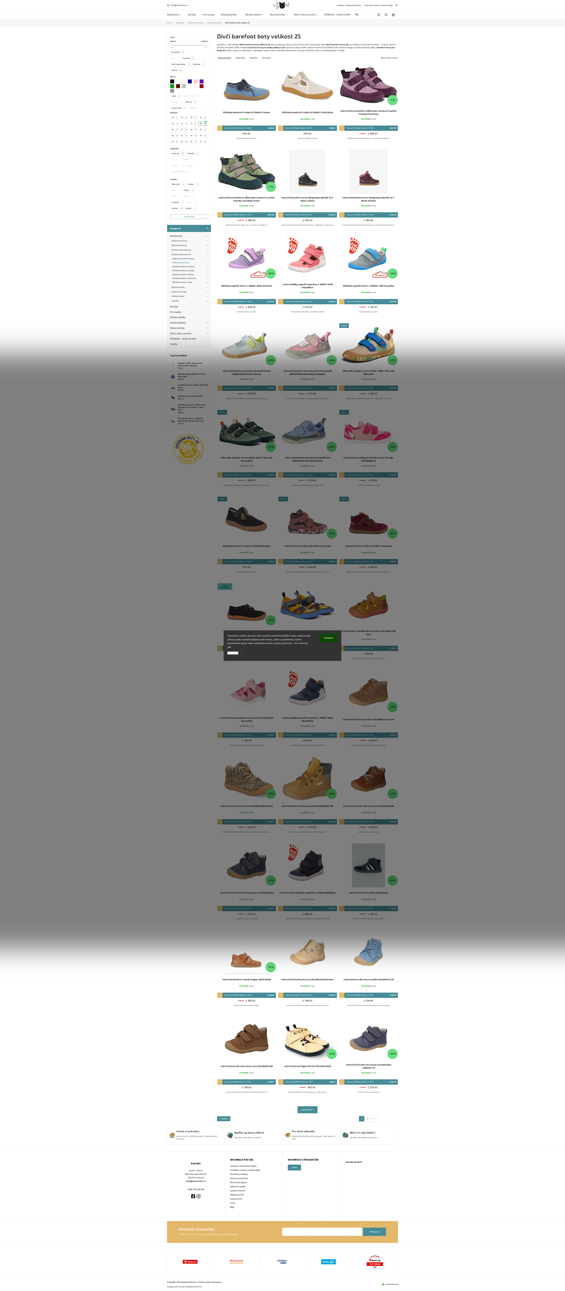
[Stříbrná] (173, 91)
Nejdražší (254, 58)
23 (184, 123)
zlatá (175, 96)
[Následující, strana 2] (367, 1118)
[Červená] (185, 81)
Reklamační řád (237, 1194)
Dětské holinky (178, 296)
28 (193, 129)
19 (184, 117)
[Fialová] (202, 81)
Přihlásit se (374, 1232)
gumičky (177, 165)
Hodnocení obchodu (239, 1178)
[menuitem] (176, 15)
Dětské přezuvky (179, 291)
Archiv (294, 1167)
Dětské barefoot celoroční (184, 278)
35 (184, 141)
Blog (232, 1207)
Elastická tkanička (181, 171)
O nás (232, 1203)
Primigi (189, 196)
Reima (191, 202)
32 (193, 135)
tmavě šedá (178, 108)
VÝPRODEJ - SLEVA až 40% (183, 338)
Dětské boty (176, 236)
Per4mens (198, 1287)
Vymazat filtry (189, 216)
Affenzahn (178, 184)
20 (193, 117)
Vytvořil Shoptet (392, 1284)
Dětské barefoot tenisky (183, 274)
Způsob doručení (237, 1190)
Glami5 (176, 70)
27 (184, 129)
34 (174, 141)
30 (174, 135)
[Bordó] (202, 86)
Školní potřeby (177, 328)
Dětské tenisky (178, 287)
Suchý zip (177, 153)
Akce (175, 58)
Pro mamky (175, 312)
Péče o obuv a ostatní (180, 333)
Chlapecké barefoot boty (183, 258)
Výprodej (198, 64)
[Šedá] (185, 86)
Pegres (189, 190)
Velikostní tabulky (238, 1186)
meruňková (195, 108)
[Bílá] (179, 81)
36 (193, 141)
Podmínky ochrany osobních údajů (378, 5)
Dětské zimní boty (180, 240)
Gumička (187, 159)
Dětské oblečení (178, 322)
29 (203, 129)
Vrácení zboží (236, 1199)
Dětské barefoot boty (181, 254)
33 (203, 135)
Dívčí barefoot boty (181, 262)
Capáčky (175, 300)
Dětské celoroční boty (181, 250)
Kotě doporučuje (180, 64)
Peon (176, 196)
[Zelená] (173, 86)
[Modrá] (191, 81)
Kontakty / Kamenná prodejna (349, 5)
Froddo (193, 184)
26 (174, 129)
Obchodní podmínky (239, 1174)
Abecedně (266, 58)
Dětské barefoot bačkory (183, 266)
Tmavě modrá (190, 96)
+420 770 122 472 (195, 1189)
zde (229, 647)
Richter (190, 208)
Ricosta (177, 208)
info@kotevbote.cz (196, 1181)
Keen (176, 190)
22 (174, 123)
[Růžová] (197, 81)
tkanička (191, 165)
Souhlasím (328, 638)
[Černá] (173, 81)
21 (203, 117)
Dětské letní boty (179, 245)
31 (184, 135)
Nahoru (225, 1118)
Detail (247, 86)
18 (174, 117)
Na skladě (178, 52)
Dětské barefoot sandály (183, 270)
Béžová (190, 102)
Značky (173, 344)
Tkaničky (192, 153)
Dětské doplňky (178, 317)
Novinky (174, 306)
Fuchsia (176, 102)
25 (203, 123)
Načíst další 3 (307, 1110)
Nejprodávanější (224, 58)
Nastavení (233, 653)
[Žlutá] (191, 86)
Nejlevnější (240, 58)
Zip (175, 159)
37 (203, 141)
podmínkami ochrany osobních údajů (222, 1234)
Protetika (177, 202)
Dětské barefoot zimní (182, 282)
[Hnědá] (179, 86)
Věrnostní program (238, 1182)
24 (193, 123)
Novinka (188, 58)
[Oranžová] (197, 86)
